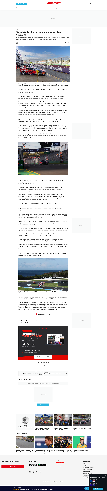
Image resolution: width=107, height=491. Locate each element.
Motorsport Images (31, 293)
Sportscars (58, 7)
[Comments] (68, 42)
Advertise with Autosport (88, 469)
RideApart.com (59, 471)
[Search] (90, 8)
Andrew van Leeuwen (23, 42)
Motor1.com (58, 464)
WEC (46, 7)
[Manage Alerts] (45, 365)
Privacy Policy (60, 481)
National (51, 7)
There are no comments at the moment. (43, 383)
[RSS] (40, 472)
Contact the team (86, 471)
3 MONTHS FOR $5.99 (21, 3)
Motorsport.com (59, 468)
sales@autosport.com (87, 473)
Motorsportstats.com (60, 470)
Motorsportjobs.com (60, 466)
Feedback (85, 463)
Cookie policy (54, 481)
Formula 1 (34, 7)
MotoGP (40, 7)
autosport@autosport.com (88, 467)
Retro (74, 7)
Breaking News (66, 7)
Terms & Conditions (46, 481)
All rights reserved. (59, 482)
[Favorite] (65, 42)
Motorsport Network (51, 482)
